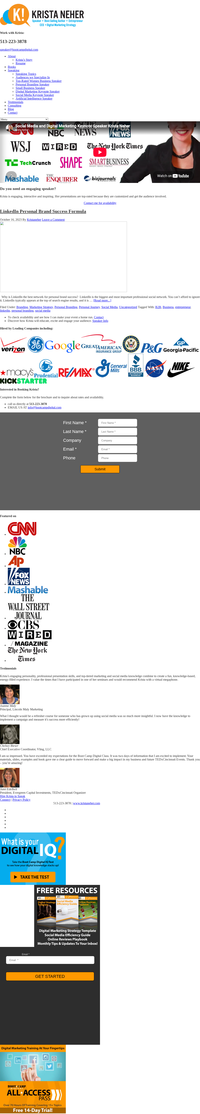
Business (168, 307)
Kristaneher (34, 219)
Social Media (109, 307)
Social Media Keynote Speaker (35, 95)
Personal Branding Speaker (32, 84)
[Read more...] (102, 300)
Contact (12, 112)
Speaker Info (100, 320)
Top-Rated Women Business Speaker (39, 81)
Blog (11, 109)
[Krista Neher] (42, 26)
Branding (22, 307)
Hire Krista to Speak (12, 796)
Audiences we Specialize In (33, 77)
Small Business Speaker (30, 88)
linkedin (5, 310)
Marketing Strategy (41, 307)
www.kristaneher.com (86, 803)
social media (42, 310)
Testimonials (15, 102)
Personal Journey (89, 307)
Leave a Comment (53, 219)
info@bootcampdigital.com (44, 407)
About (12, 56)
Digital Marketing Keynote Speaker (38, 91)
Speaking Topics (26, 74)
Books (12, 66)
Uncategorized (128, 307)
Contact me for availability (100, 203)
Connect (5, 799)
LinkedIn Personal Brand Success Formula (43, 211)
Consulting (14, 105)
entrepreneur (182, 307)
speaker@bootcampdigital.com (19, 49)
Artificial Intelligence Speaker (34, 98)
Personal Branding (65, 307)
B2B (158, 307)
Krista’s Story (24, 59)
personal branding (23, 310)
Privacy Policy (21, 799)
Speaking (13, 70)
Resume (21, 63)
